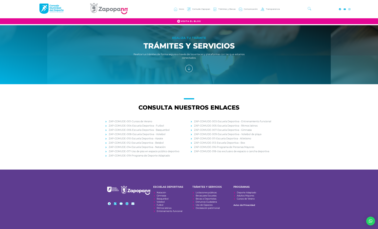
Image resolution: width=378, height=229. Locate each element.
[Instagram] (349, 9)
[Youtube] (344, 9)
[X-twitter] (115, 203)
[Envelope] (132, 203)
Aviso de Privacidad (244, 205)
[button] (370, 221)
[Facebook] (340, 9)
